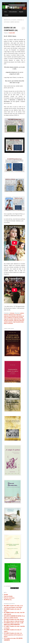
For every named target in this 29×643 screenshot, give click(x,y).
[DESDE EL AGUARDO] (14, 399)
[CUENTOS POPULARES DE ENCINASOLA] (14, 343)
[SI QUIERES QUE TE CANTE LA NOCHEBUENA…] (14, 519)
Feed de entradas (8, 596)
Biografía (21, 11)
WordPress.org (7, 599)
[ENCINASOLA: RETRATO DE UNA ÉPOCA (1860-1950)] (14, 573)
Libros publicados (13, 11)
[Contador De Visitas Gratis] (14, 588)
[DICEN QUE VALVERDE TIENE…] (14, 492)
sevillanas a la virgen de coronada (15, 317)
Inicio (5, 11)
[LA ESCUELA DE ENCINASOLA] (14, 428)
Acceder (6, 594)
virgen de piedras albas (18, 322)
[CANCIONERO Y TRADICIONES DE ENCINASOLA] (14, 546)
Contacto (6, 15)
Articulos (12, 313)
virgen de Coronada (8, 319)
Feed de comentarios (9, 598)
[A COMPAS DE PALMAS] (14, 460)
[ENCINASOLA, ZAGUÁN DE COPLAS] (14, 371)
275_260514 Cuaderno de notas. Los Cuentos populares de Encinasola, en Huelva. (13, 634)
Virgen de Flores (17, 319)
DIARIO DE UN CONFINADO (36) (11, 28)
